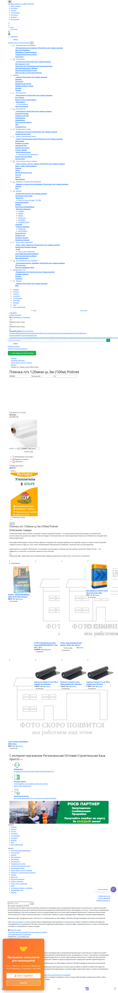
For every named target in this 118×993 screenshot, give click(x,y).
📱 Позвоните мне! (20, 510)
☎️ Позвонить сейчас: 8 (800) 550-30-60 (20, 516)
